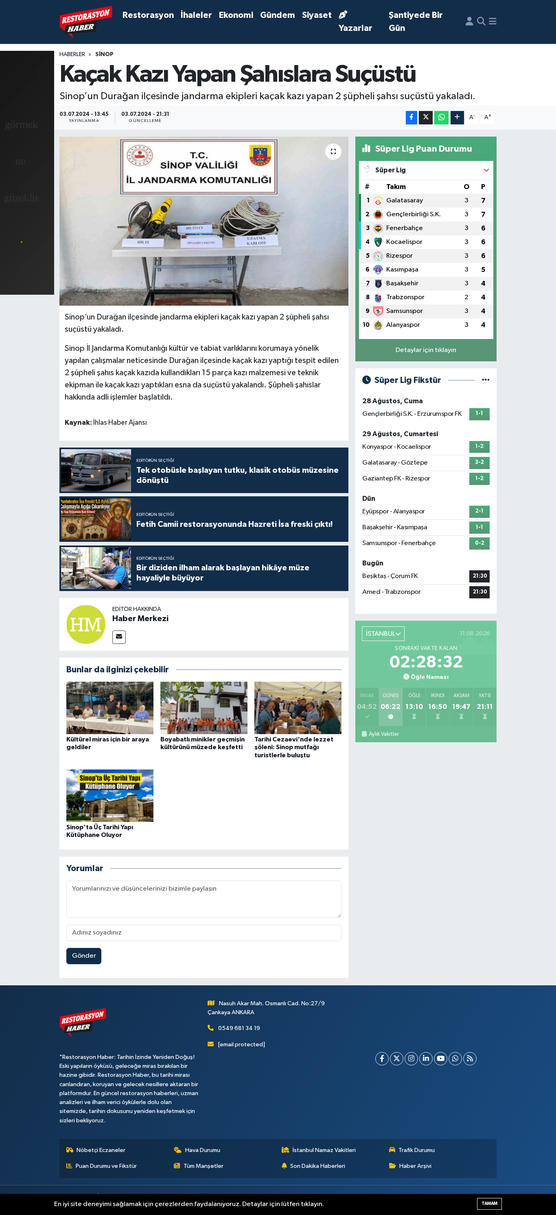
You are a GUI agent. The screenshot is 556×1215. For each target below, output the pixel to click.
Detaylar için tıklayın (426, 350)
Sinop (104, 54)
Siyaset (317, 15)
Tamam (489, 1203)
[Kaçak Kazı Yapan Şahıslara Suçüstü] (204, 221)
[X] (396, 1058)
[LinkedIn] (426, 1058)
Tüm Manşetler (203, 1166)
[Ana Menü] (493, 22)
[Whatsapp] (455, 1058)
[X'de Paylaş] (426, 117)
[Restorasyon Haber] (85, 22)
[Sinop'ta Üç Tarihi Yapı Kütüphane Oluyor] (109, 795)
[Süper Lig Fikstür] (486, 380)
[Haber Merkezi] (85, 624)
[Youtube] (440, 1058)
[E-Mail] (119, 637)
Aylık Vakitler (383, 734)
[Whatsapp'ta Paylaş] (441, 117)
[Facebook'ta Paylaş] (411, 117)
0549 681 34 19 (239, 1028)
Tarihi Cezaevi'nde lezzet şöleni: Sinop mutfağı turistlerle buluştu (293, 747)
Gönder (84, 955)
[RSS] (470, 1058)
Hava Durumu (202, 1150)
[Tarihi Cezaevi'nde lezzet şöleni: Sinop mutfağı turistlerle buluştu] (297, 707)
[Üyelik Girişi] (469, 22)
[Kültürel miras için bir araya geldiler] (109, 707)
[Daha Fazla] (457, 117)
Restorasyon (148, 15)
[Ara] (481, 22)
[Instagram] (411, 1058)
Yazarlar (355, 28)
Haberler (72, 54)
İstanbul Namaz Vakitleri (324, 1150)
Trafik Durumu (416, 1150)
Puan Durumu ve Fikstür (106, 1166)
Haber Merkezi (140, 619)
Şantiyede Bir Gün (416, 22)
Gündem (277, 15)
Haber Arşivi (415, 1166)
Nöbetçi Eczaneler (101, 1150)
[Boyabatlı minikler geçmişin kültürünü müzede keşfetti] (203, 707)
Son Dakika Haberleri (317, 1166)
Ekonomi (236, 15)
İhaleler (196, 15)
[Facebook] (382, 1058)
